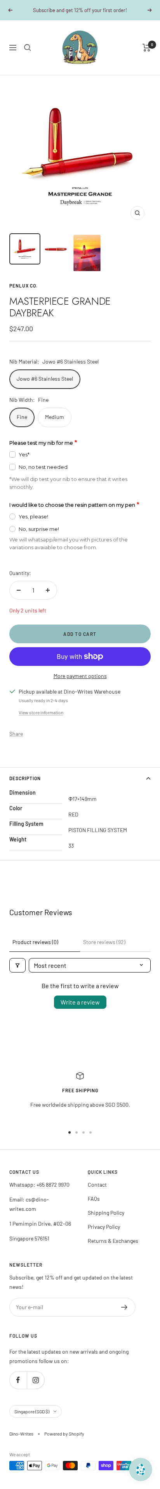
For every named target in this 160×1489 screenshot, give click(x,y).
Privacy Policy (104, 1226)
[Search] (27, 47)
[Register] (124, 1307)
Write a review (80, 1002)
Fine (22, 417)
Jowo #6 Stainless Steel (45, 378)
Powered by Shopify (64, 1433)
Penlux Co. (23, 285)
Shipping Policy (106, 1212)
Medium (54, 417)
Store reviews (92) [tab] (104, 942)
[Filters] (17, 965)
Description (25, 778)
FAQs (94, 1198)
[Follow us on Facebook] (18, 1380)
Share (16, 733)
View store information (41, 712)
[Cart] (147, 47)
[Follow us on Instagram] (35, 1380)
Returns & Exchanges (113, 1240)
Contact (97, 1184)
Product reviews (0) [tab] (35, 942)
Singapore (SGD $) (31, 1411)
